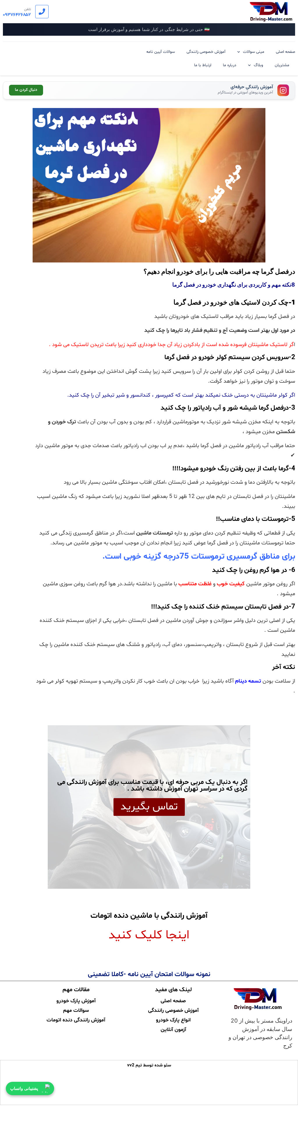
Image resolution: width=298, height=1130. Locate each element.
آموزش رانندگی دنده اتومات (76, 1019)
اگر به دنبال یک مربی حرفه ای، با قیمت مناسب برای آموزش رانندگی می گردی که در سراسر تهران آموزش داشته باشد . (152, 785)
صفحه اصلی (285, 52)
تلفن (27, 9)
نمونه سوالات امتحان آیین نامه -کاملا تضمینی (149, 974)
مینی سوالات (253, 52)
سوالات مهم (76, 1010)
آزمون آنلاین (173, 1029)
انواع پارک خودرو (173, 1019)
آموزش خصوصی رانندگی (206, 52)
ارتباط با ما (202, 65)
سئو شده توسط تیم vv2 (149, 1065)
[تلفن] (42, 11)
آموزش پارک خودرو (76, 1000)
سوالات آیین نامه (160, 52)
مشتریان (282, 65)
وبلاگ (258, 65)
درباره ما (229, 65)
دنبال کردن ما (26, 90)
